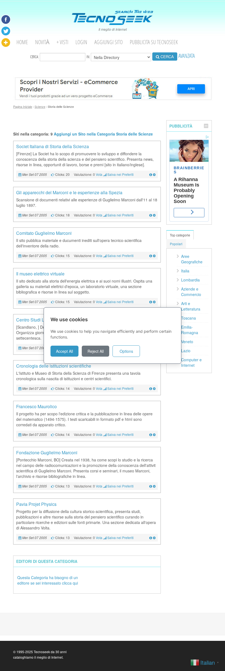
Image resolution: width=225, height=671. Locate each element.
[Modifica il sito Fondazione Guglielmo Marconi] (154, 486)
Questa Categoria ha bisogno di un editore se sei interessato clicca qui (47, 580)
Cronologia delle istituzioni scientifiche (53, 366)
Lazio (185, 350)
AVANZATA (186, 55)
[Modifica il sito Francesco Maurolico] (154, 434)
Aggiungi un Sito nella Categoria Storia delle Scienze (103, 134)
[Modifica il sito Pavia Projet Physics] (154, 537)
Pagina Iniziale (22, 106)
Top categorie (180, 235)
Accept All (64, 351)
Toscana (188, 318)
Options (126, 351)
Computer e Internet (191, 362)
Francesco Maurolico (36, 406)
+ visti (62, 42)
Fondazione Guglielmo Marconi (46, 452)
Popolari (176, 243)
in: (88, 56)
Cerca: (35, 56)
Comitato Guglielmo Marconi (44, 233)
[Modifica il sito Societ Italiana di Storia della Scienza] (154, 174)
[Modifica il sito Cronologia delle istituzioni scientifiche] (154, 388)
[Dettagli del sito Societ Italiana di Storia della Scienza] (150, 174)
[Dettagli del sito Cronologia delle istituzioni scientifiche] (150, 388)
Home (22, 42)
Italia (185, 271)
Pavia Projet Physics (36, 504)
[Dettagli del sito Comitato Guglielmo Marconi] (150, 255)
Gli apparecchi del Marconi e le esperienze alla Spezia (69, 192)
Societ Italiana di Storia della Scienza (52, 146)
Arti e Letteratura (190, 306)
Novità (42, 42)
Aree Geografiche (192, 258)
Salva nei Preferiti (120, 174)
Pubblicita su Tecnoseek (154, 42)
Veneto (187, 341)
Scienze (40, 106)
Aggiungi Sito (108, 42)
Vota (99, 174)
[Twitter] (5, 31)
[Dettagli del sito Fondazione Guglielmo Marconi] (150, 486)
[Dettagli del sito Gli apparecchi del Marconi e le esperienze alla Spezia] (150, 215)
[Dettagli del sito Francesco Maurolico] (150, 434)
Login (81, 42)
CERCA (166, 56)
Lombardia (190, 280)
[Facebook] (5, 19)
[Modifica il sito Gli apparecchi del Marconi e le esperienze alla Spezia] (154, 215)
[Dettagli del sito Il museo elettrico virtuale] (150, 301)
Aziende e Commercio (191, 291)
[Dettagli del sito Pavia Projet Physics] (150, 537)
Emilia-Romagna (189, 329)
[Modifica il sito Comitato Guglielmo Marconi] (154, 255)
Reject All (96, 351)
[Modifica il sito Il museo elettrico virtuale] (154, 301)
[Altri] (5, 42)
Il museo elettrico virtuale (40, 273)
